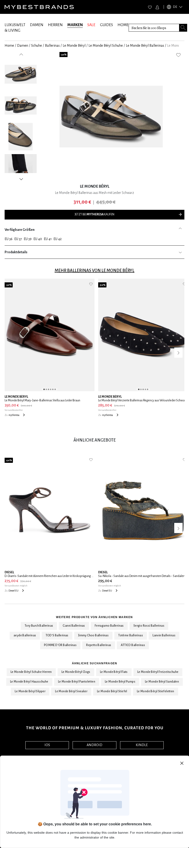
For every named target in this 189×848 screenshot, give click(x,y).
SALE (91, 25)
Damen (22, 45)
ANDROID (94, 745)
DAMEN (36, 25)
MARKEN (75, 25)
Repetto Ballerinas (98, 645)
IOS (47, 745)
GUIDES (106, 25)
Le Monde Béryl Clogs (76, 672)
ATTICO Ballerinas (133, 645)
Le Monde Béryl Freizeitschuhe (158, 672)
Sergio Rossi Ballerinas (148, 625)
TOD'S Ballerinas (57, 635)
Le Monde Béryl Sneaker (71, 691)
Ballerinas (52, 45)
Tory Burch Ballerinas (39, 625)
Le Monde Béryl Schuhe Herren (31, 672)
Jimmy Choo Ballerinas (93, 635)
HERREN (55, 25)
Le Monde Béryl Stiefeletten (155, 691)
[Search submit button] (183, 27)
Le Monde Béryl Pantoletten (76, 681)
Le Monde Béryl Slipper (30, 691)
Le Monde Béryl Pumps (120, 681)
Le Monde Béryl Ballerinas (145, 45)
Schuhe (36, 45)
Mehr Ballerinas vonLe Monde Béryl (94, 270)
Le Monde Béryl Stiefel (112, 691)
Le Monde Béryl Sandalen (162, 681)
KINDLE (142, 745)
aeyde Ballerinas (25, 635)
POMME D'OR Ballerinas (60, 645)
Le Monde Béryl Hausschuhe (29, 681)
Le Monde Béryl (74, 45)
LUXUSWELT (15, 25)
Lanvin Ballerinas (164, 635)
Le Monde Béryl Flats (114, 672)
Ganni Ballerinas (74, 625)
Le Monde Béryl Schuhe (106, 45)
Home (9, 45)
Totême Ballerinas (130, 635)
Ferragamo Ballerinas (109, 625)
